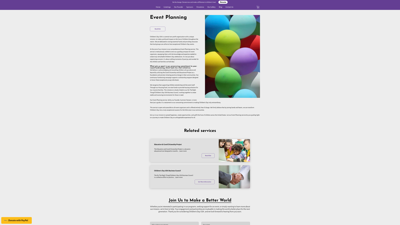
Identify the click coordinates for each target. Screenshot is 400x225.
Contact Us (229, 7)
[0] (258, 7)
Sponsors (189, 7)
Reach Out (158, 29)
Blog (220, 7)
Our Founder (178, 7)
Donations (200, 7)
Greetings (167, 7)
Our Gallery (211, 7)
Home (158, 7)
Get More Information (204, 182)
